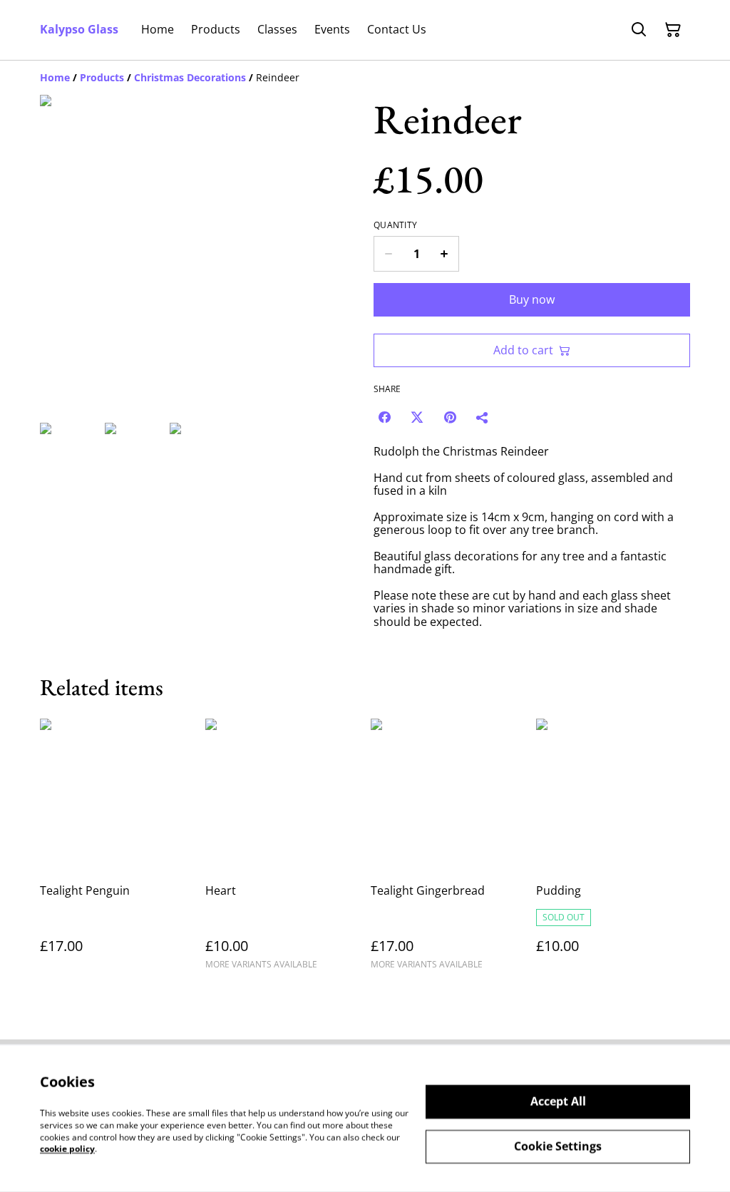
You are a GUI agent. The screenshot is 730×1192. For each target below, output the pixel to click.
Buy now (532, 299)
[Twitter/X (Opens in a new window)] (417, 417)
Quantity (395, 225)
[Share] (482, 417)
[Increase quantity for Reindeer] (444, 254)
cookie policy (67, 1149)
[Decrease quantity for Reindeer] (388, 254)
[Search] (639, 30)
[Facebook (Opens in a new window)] (384, 417)
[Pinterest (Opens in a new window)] (450, 417)
